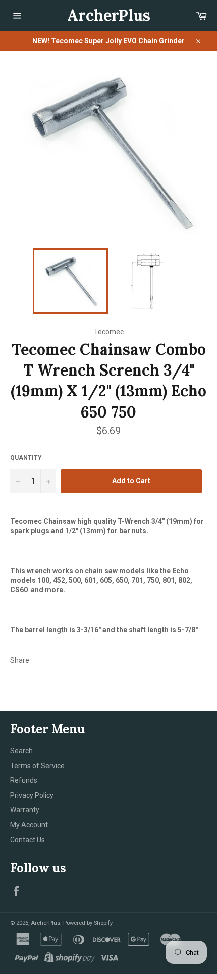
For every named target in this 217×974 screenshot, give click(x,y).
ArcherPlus (108, 15)
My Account (29, 825)
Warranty (24, 810)
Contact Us (27, 840)
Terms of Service (37, 766)
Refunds (23, 780)
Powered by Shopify (88, 923)
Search (21, 751)
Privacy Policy (31, 795)
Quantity (26, 457)
